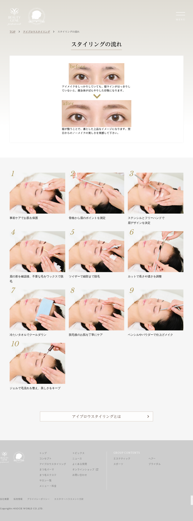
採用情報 (18, 498)
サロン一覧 (45, 480)
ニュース (77, 458)
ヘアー (152, 458)
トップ (43, 453)
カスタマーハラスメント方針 (69, 498)
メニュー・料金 (48, 485)
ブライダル (155, 464)
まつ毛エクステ (48, 474)
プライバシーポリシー (38, 498)
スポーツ (118, 464)
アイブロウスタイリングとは (96, 416)
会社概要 (4, 498)
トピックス (78, 453)
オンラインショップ (83, 469)
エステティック (121, 458)
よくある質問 (79, 464)
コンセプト (45, 458)
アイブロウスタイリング (52, 464)
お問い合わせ (79, 474)
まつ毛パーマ (46, 469)
